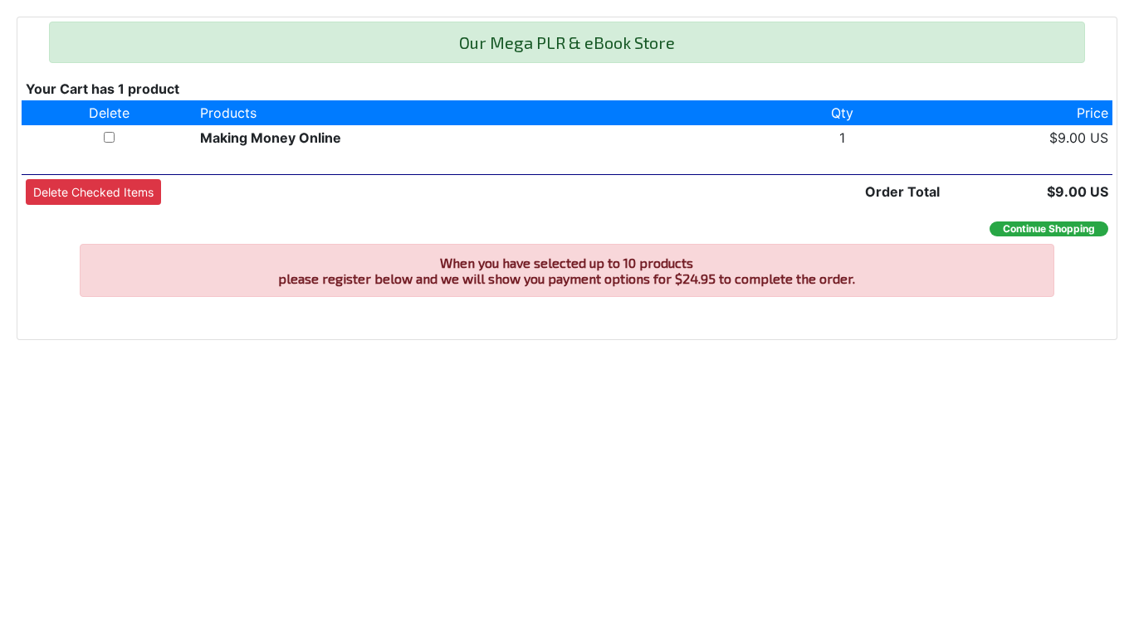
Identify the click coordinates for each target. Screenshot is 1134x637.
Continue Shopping (1049, 228)
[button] (93, 192)
